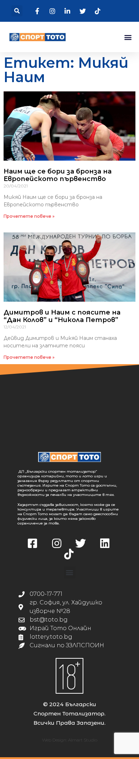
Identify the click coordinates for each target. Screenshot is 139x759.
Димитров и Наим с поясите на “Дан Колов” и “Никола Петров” (62, 316)
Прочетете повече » (29, 216)
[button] (16, 10)
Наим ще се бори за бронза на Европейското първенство (58, 175)
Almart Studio (82, 740)
